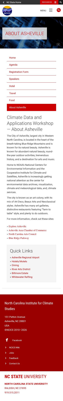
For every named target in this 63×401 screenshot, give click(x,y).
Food (12, 100)
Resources (47, 2)
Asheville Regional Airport (25, 257)
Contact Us (14, 363)
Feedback (13, 358)
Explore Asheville (17, 226)
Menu (46, 10)
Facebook (17, 340)
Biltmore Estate (20, 273)
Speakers (14, 78)
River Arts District (21, 269)
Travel (12, 93)
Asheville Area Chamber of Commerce (27, 230)
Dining (15, 265)
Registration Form (18, 71)
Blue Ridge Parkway (19, 238)
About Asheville (17, 107)
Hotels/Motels (19, 261)
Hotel (12, 86)
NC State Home (14, 2)
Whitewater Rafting (22, 277)
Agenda (13, 64)
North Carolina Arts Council (22, 234)
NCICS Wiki (14, 347)
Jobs (11, 353)
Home (12, 57)
